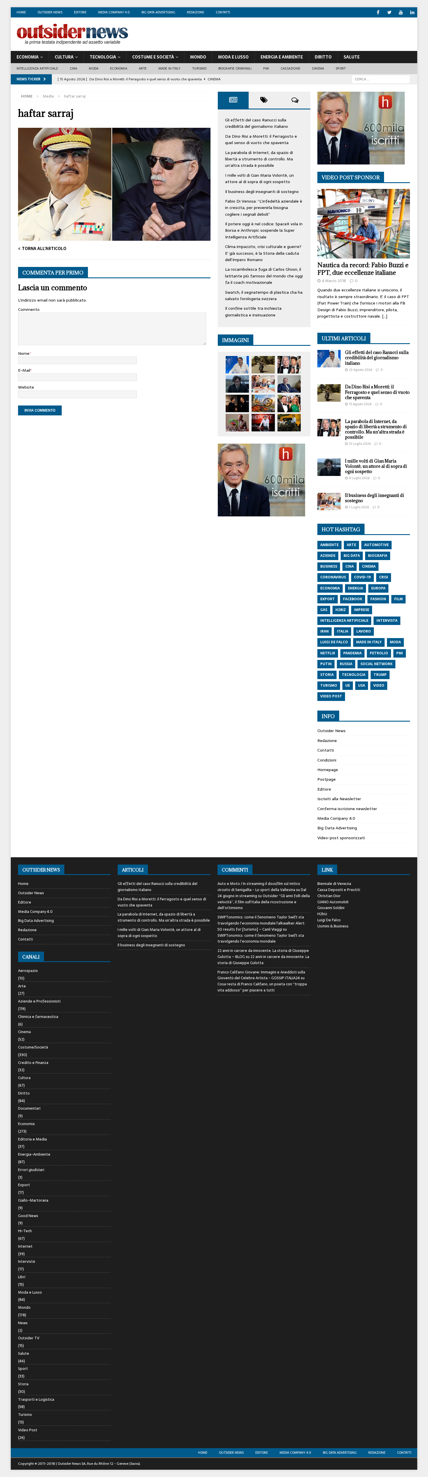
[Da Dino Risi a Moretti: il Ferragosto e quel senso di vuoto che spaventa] (263, 364)
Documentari (29, 1108)
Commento (29, 309)
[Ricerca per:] (381, 79)
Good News (28, 1216)
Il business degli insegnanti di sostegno (262, 191)
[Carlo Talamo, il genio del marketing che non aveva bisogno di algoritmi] (289, 422)
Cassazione (290, 68)
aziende (327, 556)
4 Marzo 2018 (334, 281)
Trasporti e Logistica (36, 1399)
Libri (21, 1277)
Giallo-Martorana (33, 1200)
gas (323, 610)
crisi (383, 577)
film (398, 599)
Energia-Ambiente (34, 1154)
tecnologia (353, 675)
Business (328, 566)
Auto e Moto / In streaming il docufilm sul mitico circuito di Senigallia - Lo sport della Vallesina (258, 887)
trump (380, 675)
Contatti (223, 12)
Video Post (27, 1430)
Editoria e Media (32, 1139)
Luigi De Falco (329, 920)
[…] (384, 316)
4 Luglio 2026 (359, 478)
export (327, 599)
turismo (328, 685)
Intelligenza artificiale (37, 68)
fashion (378, 599)
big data (352, 556)
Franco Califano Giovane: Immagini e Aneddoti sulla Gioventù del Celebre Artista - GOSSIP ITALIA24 (261, 975)
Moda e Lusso (30, 1292)
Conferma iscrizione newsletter (347, 808)
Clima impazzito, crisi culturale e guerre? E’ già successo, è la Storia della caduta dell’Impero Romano (263, 253)
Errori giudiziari (31, 1170)
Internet (25, 1246)
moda (395, 642)
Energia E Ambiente (282, 57)
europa (378, 588)
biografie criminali (235, 68)
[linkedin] (412, 12)
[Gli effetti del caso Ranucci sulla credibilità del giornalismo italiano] (237, 364)
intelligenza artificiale (344, 621)
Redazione (195, 12)
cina (349, 566)
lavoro (363, 631)
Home (21, 12)
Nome (23, 353)
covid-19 (362, 577)
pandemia (352, 653)
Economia (28, 57)
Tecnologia (103, 57)
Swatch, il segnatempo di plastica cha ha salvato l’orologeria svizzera (264, 295)
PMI (266, 68)
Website (26, 387)
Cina (73, 68)
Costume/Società (33, 1047)
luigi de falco (334, 642)
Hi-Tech (25, 1231)
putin (326, 664)
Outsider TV (28, 1338)
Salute (352, 57)
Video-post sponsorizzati (341, 838)
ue (347, 685)
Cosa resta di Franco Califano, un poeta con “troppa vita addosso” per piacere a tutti (262, 987)
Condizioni (326, 760)
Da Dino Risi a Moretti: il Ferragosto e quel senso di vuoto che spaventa (261, 139)
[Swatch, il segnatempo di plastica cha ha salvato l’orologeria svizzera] (237, 422)
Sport (341, 68)
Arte (143, 68)
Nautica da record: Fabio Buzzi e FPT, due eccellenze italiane (362, 269)
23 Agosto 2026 (360, 369)
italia (342, 631)
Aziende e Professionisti (39, 1001)
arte (351, 545)
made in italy (369, 642)
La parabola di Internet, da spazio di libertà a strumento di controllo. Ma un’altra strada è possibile (259, 159)
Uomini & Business (333, 926)
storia (327, 675)
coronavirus (333, 577)
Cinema (318, 68)
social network (376, 664)
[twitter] (389, 12)
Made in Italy (169, 68)
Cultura (64, 57)
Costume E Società (153, 57)
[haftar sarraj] (114, 237)
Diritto (323, 57)
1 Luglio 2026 (359, 507)
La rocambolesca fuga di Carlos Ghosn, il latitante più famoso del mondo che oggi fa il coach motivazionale (264, 276)
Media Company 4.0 (114, 12)
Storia (23, 1384)
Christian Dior (329, 896)
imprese (361, 610)
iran (324, 631)
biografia (377, 556)
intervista (386, 621)
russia (346, 664)
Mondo (198, 57)
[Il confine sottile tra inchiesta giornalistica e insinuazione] (263, 422)
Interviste (26, 1261)
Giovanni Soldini (330, 908)
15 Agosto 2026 (360, 404)
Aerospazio (28, 971)
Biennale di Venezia (334, 884)
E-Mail (24, 370)
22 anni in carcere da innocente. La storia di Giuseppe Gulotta (263, 960)
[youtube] (401, 12)
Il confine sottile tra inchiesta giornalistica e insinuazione (253, 311)
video (378, 685)
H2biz (322, 914)
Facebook (352, 599)
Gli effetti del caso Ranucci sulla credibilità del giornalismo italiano (256, 123)
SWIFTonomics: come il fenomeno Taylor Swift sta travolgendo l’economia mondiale (260, 938)
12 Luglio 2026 (360, 443)
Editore (80, 12)
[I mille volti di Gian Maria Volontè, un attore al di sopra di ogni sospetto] (237, 384)
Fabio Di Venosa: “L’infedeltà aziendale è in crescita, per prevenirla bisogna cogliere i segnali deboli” (263, 207)
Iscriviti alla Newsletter (339, 799)
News (23, 1323)
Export (24, 1185)
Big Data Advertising (158, 12)
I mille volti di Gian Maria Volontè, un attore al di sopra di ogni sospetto (259, 178)
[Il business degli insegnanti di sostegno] (263, 384)
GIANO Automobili (333, 902)
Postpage (326, 779)
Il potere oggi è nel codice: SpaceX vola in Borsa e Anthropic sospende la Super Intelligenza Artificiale (264, 230)
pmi (399, 653)
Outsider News (50, 12)
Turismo (199, 68)
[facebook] (378, 12)
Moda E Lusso (233, 57)
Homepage (327, 769)
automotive (376, 545)
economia (330, 588)
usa (361, 685)
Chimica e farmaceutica (38, 1017)
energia (355, 588)
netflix (327, 653)
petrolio (379, 653)
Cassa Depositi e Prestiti (338, 890)
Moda (93, 68)
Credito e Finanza (33, 1063)
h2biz (340, 610)
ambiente (329, 545)
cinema (369, 566)
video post (331, 696)
